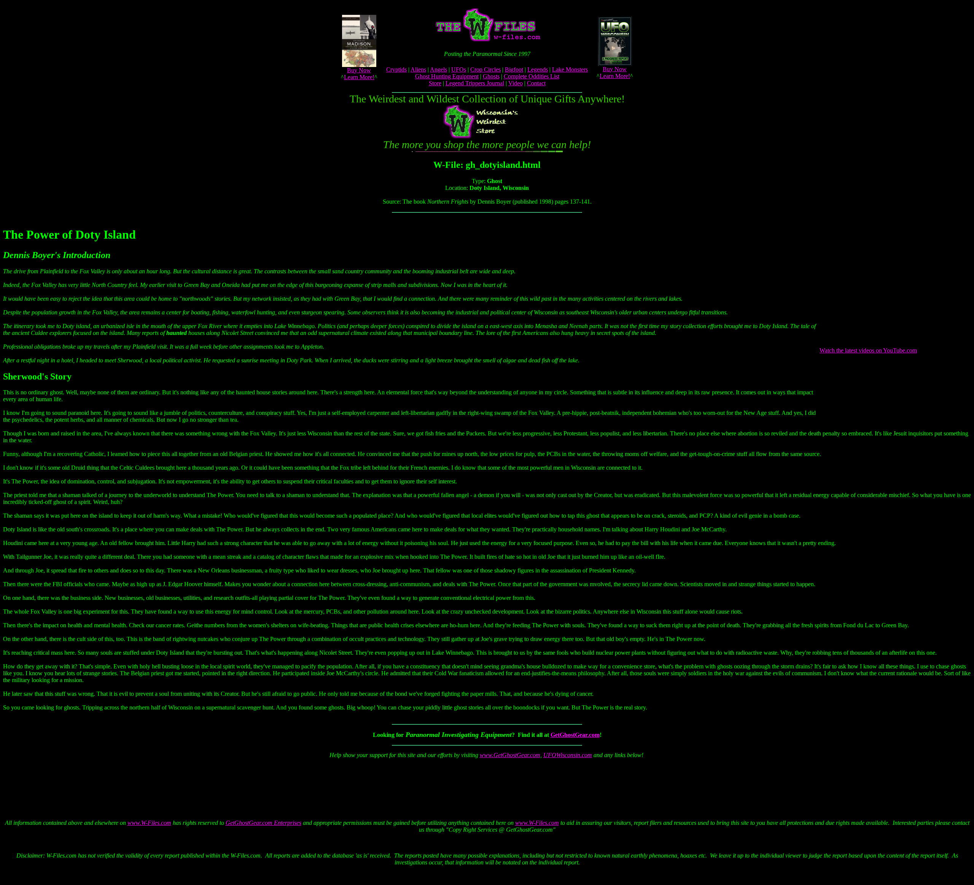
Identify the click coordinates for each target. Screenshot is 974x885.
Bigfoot (514, 69)
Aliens (418, 69)
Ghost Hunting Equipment (447, 76)
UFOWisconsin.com (567, 755)
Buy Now (359, 70)
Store (435, 83)
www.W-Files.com (149, 823)
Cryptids (396, 69)
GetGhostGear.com (575, 735)
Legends (537, 69)
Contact (536, 83)
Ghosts (491, 76)
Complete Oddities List (531, 76)
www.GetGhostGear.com (510, 755)
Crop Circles (485, 69)
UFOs (458, 69)
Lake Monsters (570, 69)
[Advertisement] (485, 782)
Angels (438, 69)
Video (515, 83)
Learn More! (359, 77)
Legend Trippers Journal (475, 83)
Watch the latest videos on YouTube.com (868, 350)
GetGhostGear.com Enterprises (263, 823)
